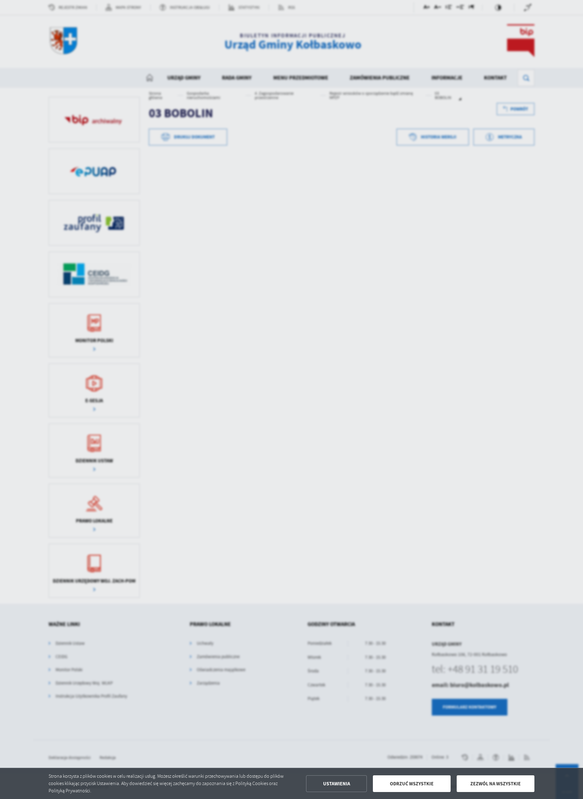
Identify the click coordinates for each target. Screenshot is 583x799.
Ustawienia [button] (336, 783)
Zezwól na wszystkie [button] (495, 783)
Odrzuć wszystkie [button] (412, 783)
